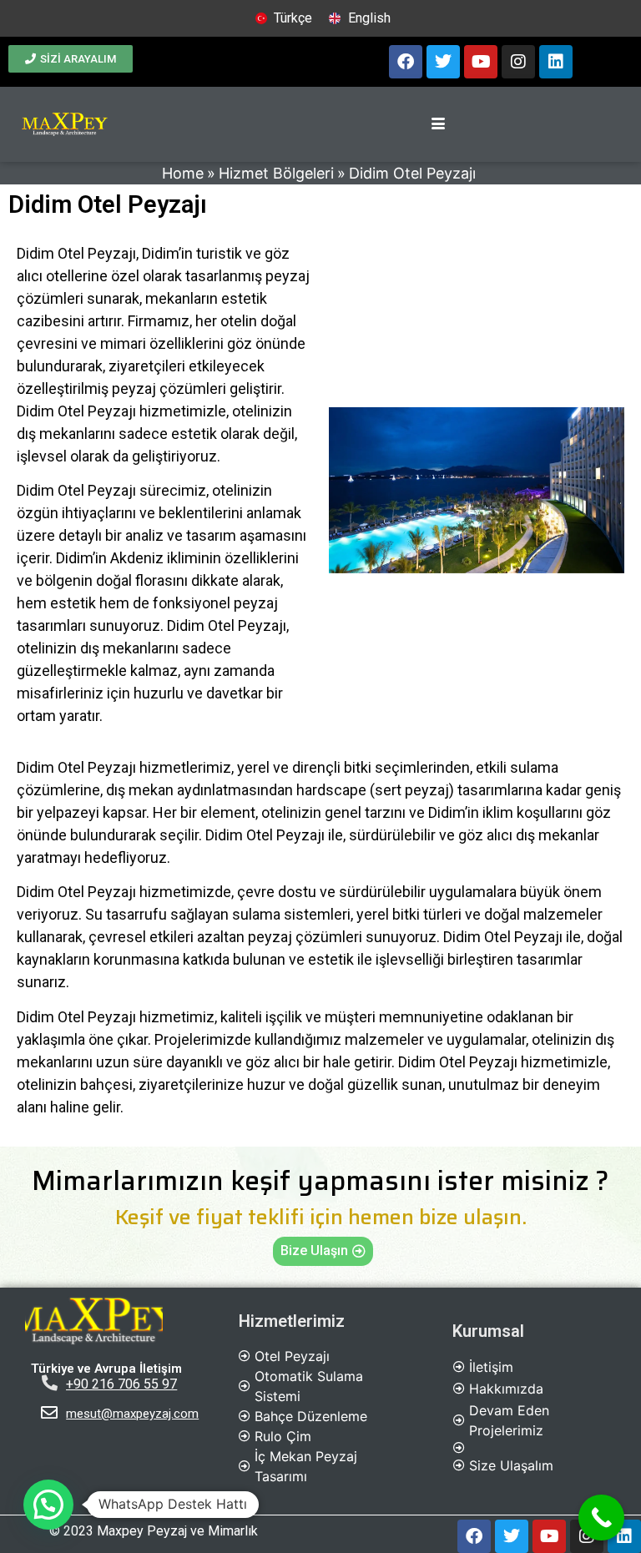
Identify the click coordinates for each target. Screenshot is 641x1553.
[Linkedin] (556, 61)
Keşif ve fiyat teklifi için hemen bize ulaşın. (321, 1217)
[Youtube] (480, 61)
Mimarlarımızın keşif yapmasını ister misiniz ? (320, 1181)
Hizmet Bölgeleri (276, 173)
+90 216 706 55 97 (121, 1384)
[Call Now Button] (601, 1517)
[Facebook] (405, 61)
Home (183, 173)
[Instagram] (518, 61)
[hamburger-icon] (438, 124)
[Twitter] (443, 61)
